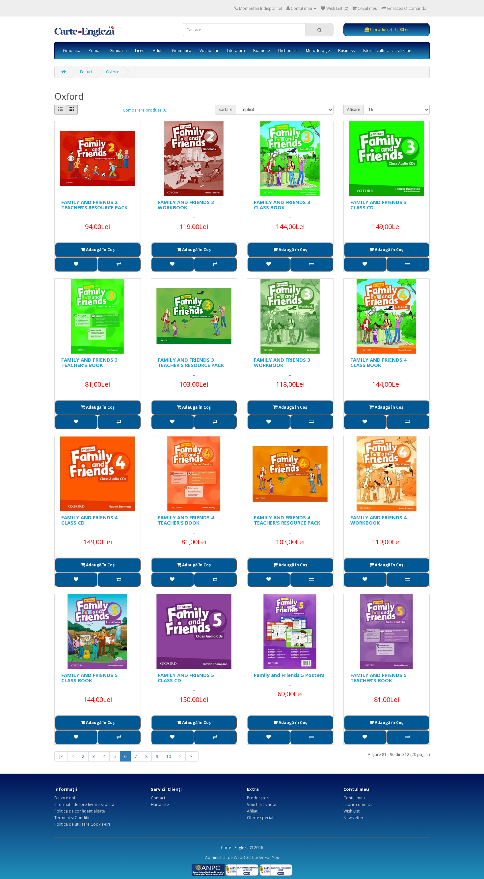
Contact (158, 798)
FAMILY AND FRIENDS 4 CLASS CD (89, 520)
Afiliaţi (252, 811)
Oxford (113, 72)
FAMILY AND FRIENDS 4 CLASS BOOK (378, 362)
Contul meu (354, 798)
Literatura (236, 50)
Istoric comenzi (357, 804)
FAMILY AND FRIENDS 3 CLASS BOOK (282, 205)
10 (168, 756)
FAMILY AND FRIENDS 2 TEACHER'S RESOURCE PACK (94, 205)
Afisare (353, 109)
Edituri (86, 72)
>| (192, 756)
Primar (95, 50)
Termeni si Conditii (71, 817)
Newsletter (353, 817)
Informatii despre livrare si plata (84, 804)
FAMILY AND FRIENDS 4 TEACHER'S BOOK (186, 520)
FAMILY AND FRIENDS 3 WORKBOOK (282, 362)
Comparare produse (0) (145, 110)
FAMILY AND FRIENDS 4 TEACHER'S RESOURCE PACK (287, 520)
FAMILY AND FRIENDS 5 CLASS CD (186, 678)
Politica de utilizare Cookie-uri (82, 824)
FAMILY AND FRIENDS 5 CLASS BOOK (89, 678)
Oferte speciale (261, 817)
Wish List (351, 811)
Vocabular (209, 50)
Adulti (158, 50)
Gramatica (181, 50)
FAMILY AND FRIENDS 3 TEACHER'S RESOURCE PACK (191, 362)
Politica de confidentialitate (79, 811)
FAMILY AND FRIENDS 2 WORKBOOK (186, 205)
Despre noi (64, 798)
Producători (258, 798)
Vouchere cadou (262, 804)
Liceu (140, 50)
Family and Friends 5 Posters (289, 675)
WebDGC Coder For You (256, 857)
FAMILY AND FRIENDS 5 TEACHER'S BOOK (378, 678)
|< (61, 756)
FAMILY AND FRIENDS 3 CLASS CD (378, 205)
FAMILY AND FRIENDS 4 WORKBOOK (378, 520)
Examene (261, 50)
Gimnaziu (118, 50)
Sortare (225, 109)
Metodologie (318, 50)
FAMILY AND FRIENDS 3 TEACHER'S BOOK (89, 362)
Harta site (160, 804)
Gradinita (71, 50)
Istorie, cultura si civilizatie (387, 50)
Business (346, 50)
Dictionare (288, 50)
